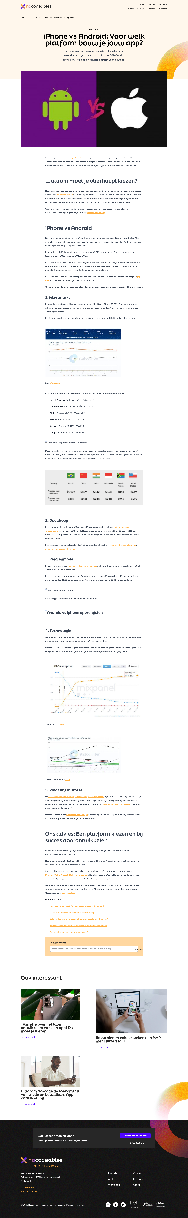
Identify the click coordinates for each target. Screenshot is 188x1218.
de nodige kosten (65, 194)
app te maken (77, 157)
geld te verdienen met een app (83, 565)
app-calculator (69, 893)
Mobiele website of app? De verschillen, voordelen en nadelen (78, 925)
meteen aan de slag (96, 212)
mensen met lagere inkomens (122, 545)
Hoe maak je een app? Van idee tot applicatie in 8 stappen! (77, 906)
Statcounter (55, 383)
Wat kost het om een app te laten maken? (69, 932)
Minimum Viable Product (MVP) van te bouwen (66, 875)
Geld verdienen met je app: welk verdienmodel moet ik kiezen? (79, 919)
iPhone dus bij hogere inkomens (60, 549)
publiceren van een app (77, 814)
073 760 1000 (27, 1187)
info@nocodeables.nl (31, 1191)
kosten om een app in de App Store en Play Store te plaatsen (76, 796)
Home (23, 18)
